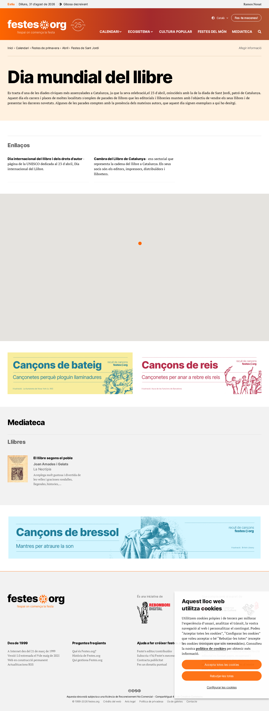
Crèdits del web (112, 701)
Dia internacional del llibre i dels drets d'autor (45, 159)
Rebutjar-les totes (221, 676)
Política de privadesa (151, 701)
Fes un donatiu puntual (152, 664)
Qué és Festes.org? (84, 651)
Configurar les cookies (222, 687)
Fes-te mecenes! (246, 18)
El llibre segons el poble (53, 458)
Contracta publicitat (150, 660)
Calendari (109, 31)
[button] (140, 243)
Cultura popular (175, 31)
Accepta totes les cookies (221, 664)
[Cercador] (259, 31)
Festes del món (212, 31)
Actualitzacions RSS (21, 664)
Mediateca (242, 31)
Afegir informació (250, 48)
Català (220, 18)
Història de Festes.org (86, 656)
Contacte (191, 701)
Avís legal (130, 701)
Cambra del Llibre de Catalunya (119, 159)
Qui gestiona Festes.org (87, 660)
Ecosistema (139, 31)
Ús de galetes (175, 701)
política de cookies (211, 648)
